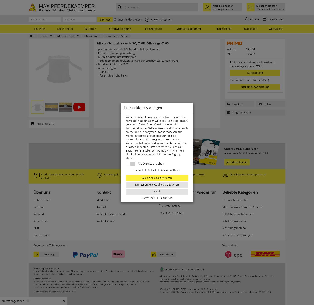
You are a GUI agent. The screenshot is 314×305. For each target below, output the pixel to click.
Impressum (166, 197)
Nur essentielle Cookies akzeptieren (157, 184)
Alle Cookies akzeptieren (157, 178)
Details (157, 191)
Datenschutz (149, 197)
